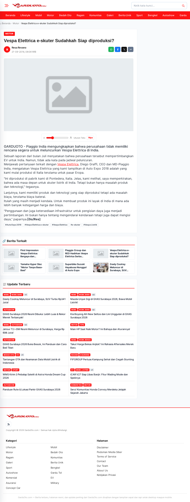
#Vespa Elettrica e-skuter (37, 225)
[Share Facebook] (117, 49)
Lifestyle (25, 15)
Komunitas (95, 15)
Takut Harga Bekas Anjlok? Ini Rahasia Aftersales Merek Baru (102, 346)
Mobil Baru (17, 295)
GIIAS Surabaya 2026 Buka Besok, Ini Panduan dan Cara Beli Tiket (34, 346)
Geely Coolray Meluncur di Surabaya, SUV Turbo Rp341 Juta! (34, 301)
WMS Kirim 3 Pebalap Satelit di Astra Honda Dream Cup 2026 (34, 376)
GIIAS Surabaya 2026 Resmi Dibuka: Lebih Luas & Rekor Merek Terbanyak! (34, 316)
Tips (82, 325)
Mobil (38, 15)
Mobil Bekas (85, 340)
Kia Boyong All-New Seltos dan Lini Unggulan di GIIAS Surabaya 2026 (101, 316)
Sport (139, 15)
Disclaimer (103, 447)
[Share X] (124, 49)
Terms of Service (106, 456)
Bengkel (152, 15)
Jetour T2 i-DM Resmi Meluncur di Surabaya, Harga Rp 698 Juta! (33, 331)
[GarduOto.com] (29, 5)
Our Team (102, 465)
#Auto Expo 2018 (13, 225)
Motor (50, 15)
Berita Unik (125, 15)
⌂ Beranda (5, 23)
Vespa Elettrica (67, 164)
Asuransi (84, 355)
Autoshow (168, 15)
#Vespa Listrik (90, 225)
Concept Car (13, 487)
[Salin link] (130, 49)
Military (55, 482)
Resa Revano (19, 47)
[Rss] (8, 424)
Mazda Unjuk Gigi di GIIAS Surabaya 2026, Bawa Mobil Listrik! (101, 301)
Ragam (80, 15)
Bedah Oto (65, 15)
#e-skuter (75, 225)
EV (18, 355)
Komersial (11, 477)
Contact (101, 461)
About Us (102, 470)
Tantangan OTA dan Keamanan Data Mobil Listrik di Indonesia (31, 361)
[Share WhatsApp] (111, 49)
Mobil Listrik (82, 370)
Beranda (10, 15)
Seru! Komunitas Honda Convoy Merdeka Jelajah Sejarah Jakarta (98, 391)
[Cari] (183, 5)
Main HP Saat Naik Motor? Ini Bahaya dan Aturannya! (100, 329)
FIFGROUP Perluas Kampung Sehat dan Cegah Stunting (102, 359)
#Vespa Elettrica (59, 225)
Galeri (110, 15)
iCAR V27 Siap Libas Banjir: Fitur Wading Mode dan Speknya (99, 376)
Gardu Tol (56, 472)
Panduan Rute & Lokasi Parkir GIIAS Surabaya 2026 (31, 389)
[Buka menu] (6, 5)
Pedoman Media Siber (109, 452)
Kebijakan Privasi (106, 474)
